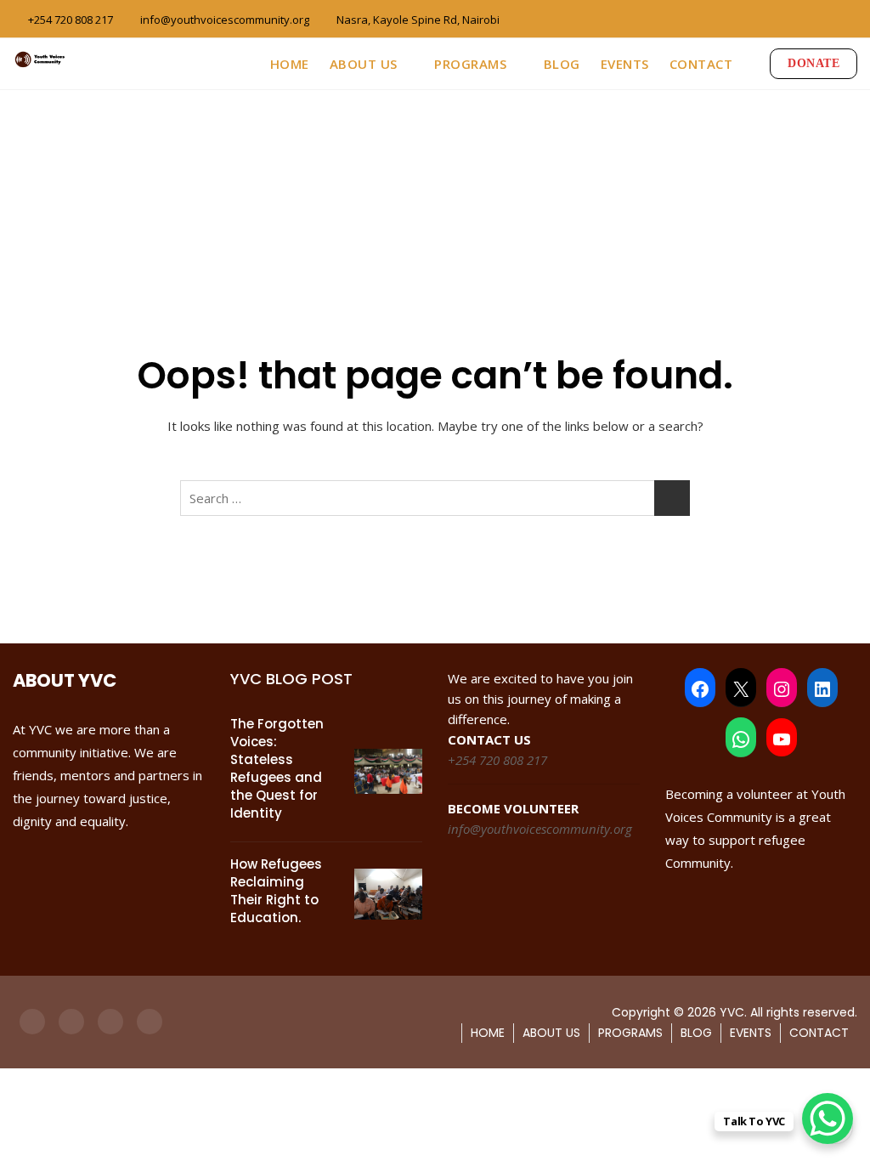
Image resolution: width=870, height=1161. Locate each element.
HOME (289, 63)
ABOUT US (364, 63)
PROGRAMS (470, 63)
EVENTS (625, 63)
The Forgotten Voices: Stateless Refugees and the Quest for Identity (277, 768)
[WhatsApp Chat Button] (827, 1118)
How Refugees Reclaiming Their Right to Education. (276, 890)
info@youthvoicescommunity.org (223, 19)
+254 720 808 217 (69, 19)
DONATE (813, 63)
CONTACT (701, 63)
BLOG (562, 63)
